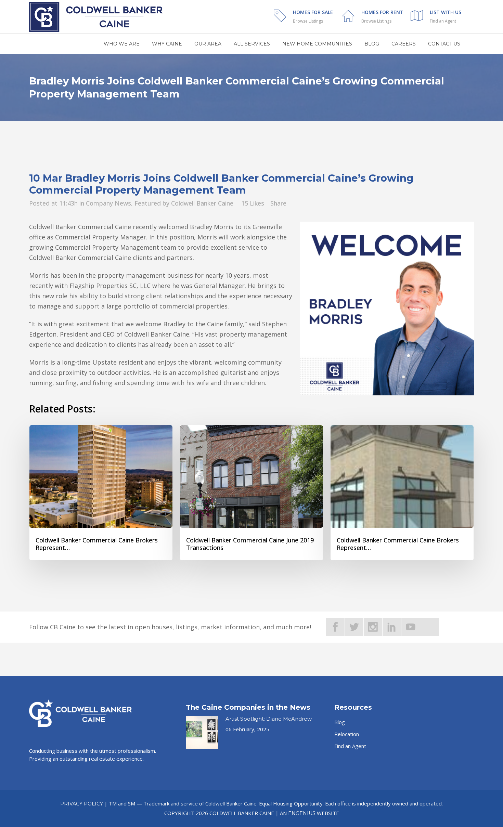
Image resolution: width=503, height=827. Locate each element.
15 (252, 203)
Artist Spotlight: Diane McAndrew (268, 719)
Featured (147, 203)
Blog (339, 722)
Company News (108, 203)
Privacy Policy (81, 804)
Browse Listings (308, 21)
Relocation (346, 734)
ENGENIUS (301, 813)
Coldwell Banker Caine (202, 203)
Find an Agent (443, 21)
